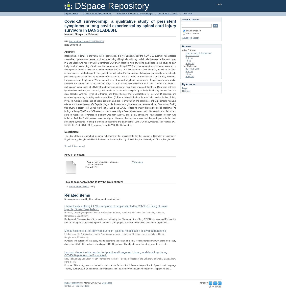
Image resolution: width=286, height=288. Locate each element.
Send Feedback (83, 286)
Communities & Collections (199, 53)
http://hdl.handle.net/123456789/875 (86, 41)
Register (186, 91)
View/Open (137, 162)
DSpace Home (71, 13)
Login (219, 4)
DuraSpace (107, 283)
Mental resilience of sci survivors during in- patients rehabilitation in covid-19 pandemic (115, 230)
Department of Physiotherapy (97, 13)
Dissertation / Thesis (168, 13)
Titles (188, 61)
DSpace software (72, 283)
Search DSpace (193, 30)
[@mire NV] (215, 285)
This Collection (193, 33)
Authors (189, 58)
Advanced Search (190, 38)
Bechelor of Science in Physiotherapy (135, 13)
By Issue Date (192, 55)
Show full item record (74, 146)
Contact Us (69, 286)
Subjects (190, 63)
